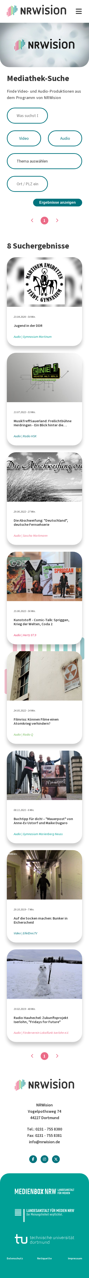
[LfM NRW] (44, 1215)
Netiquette (44, 1258)
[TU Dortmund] (44, 1239)
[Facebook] (33, 1159)
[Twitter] (56, 1159)
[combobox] (44, 116)
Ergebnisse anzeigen (57, 202)
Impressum (75, 1258)
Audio (65, 138)
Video (24, 138)
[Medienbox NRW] (44, 1191)
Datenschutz (15, 1258)
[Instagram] (44, 1159)
